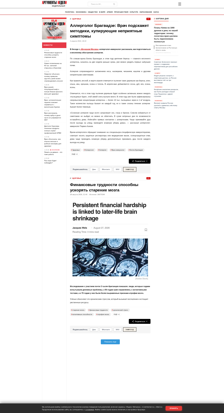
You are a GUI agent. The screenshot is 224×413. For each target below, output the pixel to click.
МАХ (117, 169)
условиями (89, 410)
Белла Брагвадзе (136, 150)
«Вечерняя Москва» (89, 49)
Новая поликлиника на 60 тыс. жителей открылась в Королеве (53, 65)
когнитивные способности (81, 314)
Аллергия (102, 150)
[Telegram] (167, 4)
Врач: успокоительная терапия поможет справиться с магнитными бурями (52, 103)
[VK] (173, 4)
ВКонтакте (106, 169)
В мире (102, 12)
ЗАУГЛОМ (101, 194)
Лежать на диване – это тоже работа (53, 153)
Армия (110, 12)
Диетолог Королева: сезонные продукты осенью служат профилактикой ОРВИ (52, 129)
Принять (174, 408)
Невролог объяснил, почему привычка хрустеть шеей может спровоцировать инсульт (53, 77)
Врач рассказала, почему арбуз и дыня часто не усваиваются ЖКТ (52, 116)
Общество (93, 12)
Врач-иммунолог (117, 150)
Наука (156, 12)
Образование (146, 12)
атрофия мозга (102, 314)
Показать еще (110, 342)
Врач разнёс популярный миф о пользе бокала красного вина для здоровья (53, 90)
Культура (134, 12)
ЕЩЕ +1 (75, 154)
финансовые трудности (98, 310)
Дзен (94, 169)
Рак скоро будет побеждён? (50, 162)
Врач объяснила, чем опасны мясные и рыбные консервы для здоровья (52, 142)
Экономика (81, 12)
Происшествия (121, 12)
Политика (69, 12)
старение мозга (77, 310)
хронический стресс (120, 310)
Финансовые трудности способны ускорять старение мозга (53, 55)
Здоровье (76, 19)
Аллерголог (89, 150)
